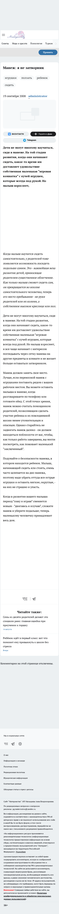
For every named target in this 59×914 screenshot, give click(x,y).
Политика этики (11, 766)
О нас (6, 755)
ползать (26, 78)
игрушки (11, 78)
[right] (56, 44)
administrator (37, 96)
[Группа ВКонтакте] (16, 134)
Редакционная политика (14, 772)
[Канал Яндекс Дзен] (43, 134)
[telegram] (35, 599)
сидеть (9, 85)
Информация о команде (14, 761)
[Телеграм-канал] (29, 140)
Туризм (49, 43)
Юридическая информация (16, 778)
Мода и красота (19, 43)
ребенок (42, 78)
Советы (5, 43)
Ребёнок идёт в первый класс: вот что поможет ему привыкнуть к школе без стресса (26, 644)
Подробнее (21, 852)
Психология (36, 43)
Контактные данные (12, 784)
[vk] (25, 599)
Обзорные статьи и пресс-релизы (18, 789)
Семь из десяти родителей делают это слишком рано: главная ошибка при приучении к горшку (25, 622)
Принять (48, 52)
